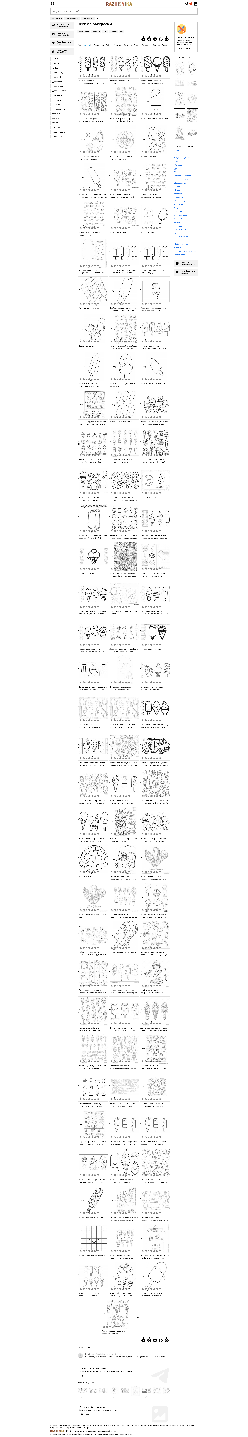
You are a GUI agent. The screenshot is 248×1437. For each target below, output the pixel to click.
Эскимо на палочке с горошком (92, 1217)
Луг (175, 233)
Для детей (56, 77)
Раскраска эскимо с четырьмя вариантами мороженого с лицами (122, 272)
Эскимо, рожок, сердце (150, 649)
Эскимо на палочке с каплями (122, 952)
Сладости (96, 31)
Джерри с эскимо (86, 346)
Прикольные (58, 136)
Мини (176, 161)
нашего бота (159, 1356)
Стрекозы (178, 204)
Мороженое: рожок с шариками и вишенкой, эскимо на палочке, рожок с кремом (92, 614)
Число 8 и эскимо (148, 156)
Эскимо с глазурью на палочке (153, 384)
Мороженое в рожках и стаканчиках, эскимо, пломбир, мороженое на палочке (123, 197)
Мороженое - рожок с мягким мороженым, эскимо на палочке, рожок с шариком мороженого (154, 879)
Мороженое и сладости (119, 232)
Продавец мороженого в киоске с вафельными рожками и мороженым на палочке (154, 1258)
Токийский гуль (181, 229)
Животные (57, 95)
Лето (105, 31)
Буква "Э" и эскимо (148, 497)
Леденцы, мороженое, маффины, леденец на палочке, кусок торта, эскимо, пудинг (123, 651)
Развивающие (58, 132)
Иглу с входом (84, 876)
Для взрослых (58, 81)
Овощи (55, 118)
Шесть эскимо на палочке (120, 421)
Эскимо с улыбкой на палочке (91, 1255)
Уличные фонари (181, 237)
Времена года (58, 72)
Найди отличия (181, 244)
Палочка (113, 31)
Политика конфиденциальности (79, 1434)
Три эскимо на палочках (89, 308)
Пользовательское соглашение (106, 1434)
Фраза (177, 222)
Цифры (55, 68)
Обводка (178, 193)
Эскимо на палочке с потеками (154, 118)
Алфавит (56, 63)
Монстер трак (180, 165)
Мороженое (83, 31)
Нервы (177, 190)
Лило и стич (179, 255)
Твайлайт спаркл (181, 179)
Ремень (177, 186)
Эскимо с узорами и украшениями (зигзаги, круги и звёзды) (92, 83)
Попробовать (89, 1414)
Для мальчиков (59, 91)
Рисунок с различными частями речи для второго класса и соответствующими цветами (123, 1220)
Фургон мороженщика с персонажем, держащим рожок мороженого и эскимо (123, 879)
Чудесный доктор (182, 158)
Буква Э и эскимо (148, 232)
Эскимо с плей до (86, 573)
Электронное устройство (185, 251)
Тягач (176, 208)
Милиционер (179, 201)
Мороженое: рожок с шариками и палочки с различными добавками (154, 1144)
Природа (56, 127)
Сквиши (177, 247)
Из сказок (56, 104)
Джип (176, 168)
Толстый (178, 211)
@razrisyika (100, 1354)
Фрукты (55, 123)
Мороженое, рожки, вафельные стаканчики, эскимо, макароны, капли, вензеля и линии (123, 765)
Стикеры (178, 226)
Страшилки (179, 219)
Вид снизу (178, 197)
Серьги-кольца (180, 215)
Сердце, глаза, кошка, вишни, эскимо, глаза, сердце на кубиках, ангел (153, 576)
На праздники (58, 109)
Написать (88, 1376)
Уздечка (177, 172)
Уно (176, 240)
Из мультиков (58, 100)
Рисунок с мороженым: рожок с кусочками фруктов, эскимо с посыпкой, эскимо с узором (123, 1144)
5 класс (177, 150)
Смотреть (185, 48)
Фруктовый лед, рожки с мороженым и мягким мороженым (89, 1296)
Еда (121, 31)
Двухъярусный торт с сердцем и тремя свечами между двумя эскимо (92, 689)
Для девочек (57, 86)
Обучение (56, 113)
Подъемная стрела (182, 175)
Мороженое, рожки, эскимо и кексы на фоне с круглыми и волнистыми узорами (122, 576)
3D (175, 154)
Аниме (55, 59)
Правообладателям (57, 1434)
